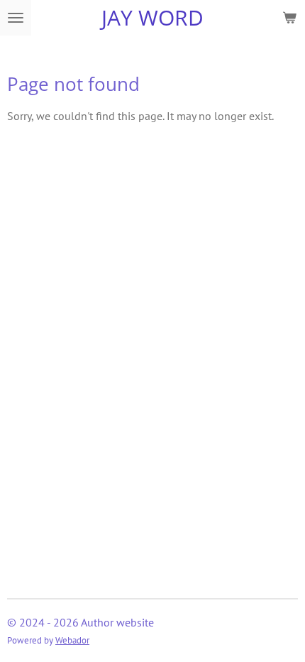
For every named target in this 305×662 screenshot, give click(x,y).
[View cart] (289, 18)
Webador (72, 640)
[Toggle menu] (15, 18)
